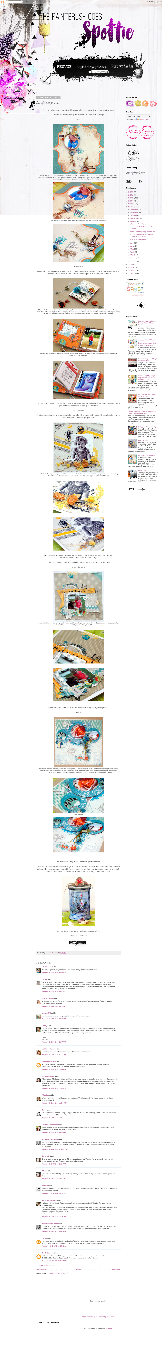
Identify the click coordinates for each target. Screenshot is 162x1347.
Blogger (109, 1328)
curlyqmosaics (48, 1076)
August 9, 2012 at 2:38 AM (54, 1231)
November (134, 212)
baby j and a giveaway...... (147, 427)
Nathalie (45, 1185)
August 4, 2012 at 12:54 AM (54, 1103)
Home (78, 1270)
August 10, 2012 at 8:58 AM (54, 1246)
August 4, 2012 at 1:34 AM (53, 1118)
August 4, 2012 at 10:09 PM (54, 1149)
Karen (44, 1238)
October (133, 215)
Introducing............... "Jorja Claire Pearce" (147, 359)
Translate (145, 120)
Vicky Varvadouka (49, 1200)
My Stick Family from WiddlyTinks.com (98, 1317)
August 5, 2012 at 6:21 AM (54, 1164)
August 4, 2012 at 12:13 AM (54, 1088)
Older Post (115, 1270)
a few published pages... (139, 224)
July (132, 243)
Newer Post (41, 1270)
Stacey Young (48, 998)
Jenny (44, 1026)
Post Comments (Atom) (58, 1273)
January (133, 261)
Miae (44, 1171)
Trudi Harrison (48, 1253)
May (132, 249)
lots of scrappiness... (138, 239)
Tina (43, 1110)
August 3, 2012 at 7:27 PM (54, 1055)
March (133, 255)
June (132, 246)
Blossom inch (47, 967)
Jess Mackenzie (48, 1049)
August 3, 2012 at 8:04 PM (54, 1069)
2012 (131, 207)
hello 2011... (143, 471)
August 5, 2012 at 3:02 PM (54, 1179)
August (133, 221)
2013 (131, 204)
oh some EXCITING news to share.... (141, 227)
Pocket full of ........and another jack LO (146, 395)
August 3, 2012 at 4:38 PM (54, 1019)
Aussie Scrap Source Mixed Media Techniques (141, 235)
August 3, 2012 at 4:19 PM (53, 991)
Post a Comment (46, 1265)
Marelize (45, 1095)
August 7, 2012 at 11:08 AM (54, 1193)
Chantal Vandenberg (50, 1124)
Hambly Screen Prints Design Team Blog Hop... (147, 323)
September (135, 218)
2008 (131, 273)
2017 (131, 192)
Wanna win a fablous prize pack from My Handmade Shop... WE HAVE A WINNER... (147, 342)
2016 (131, 195)
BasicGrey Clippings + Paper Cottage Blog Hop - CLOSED (147, 377)
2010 (131, 267)
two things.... (143, 440)
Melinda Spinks (48, 1061)
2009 (131, 270)
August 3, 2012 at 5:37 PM (54, 1042)
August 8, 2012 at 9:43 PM (54, 1217)
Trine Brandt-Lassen (50, 1139)
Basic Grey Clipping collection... (143, 232)
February (134, 258)
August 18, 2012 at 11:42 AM (54, 1261)
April (132, 252)
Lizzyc (44, 979)
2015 (131, 198)
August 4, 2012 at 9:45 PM (54, 1132)
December (134, 209)
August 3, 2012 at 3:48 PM (54, 972)
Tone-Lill (45, 1156)
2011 (130, 264)
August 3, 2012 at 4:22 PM (54, 1006)
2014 (131, 201)
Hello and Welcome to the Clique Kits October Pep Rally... (142, 412)
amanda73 (46, 1013)
